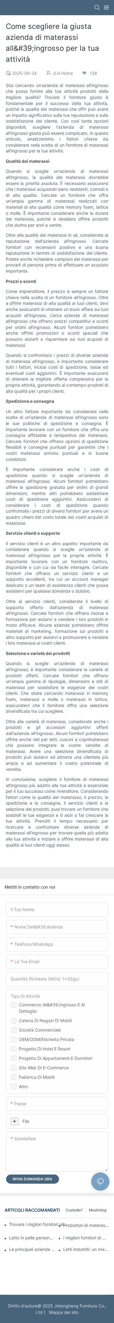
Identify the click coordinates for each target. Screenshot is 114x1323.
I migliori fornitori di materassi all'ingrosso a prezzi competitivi (86, 1237)
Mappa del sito (62, 1312)
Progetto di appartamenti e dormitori (55, 1058)
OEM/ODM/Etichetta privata (46, 1039)
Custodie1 (74, 1210)
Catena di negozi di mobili (45, 1020)
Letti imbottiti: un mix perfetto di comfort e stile (86, 1249)
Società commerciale (40, 1029)
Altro (23, 1086)
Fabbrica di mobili (36, 1077)
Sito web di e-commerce (44, 1067)
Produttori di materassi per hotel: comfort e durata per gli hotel (86, 1225)
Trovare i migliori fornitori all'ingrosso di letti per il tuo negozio (38, 1224)
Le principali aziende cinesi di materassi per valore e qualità (32, 1249)
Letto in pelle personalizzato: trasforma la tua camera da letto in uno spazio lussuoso (32, 1237)
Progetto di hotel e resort (45, 1048)
